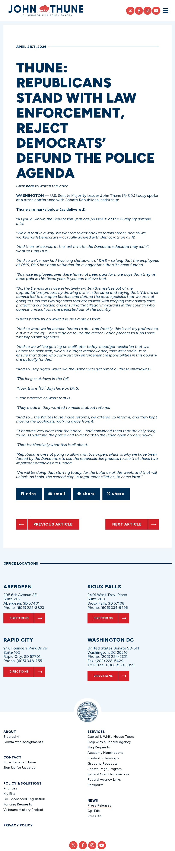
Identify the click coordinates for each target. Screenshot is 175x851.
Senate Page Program (105, 769)
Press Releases (99, 805)
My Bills (9, 794)
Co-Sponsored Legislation (24, 799)
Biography (11, 737)
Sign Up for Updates (19, 768)
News (93, 800)
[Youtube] (156, 11)
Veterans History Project (23, 810)
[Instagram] (147, 11)
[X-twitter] (130, 11)
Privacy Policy (18, 825)
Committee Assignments (23, 742)
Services (96, 732)
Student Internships (103, 758)
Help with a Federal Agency (109, 742)
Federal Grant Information (108, 774)
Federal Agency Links (104, 779)
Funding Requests (17, 804)
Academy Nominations (106, 753)
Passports (96, 785)
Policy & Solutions (22, 783)
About (9, 732)
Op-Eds (94, 811)
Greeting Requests (103, 763)
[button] (29, 494)
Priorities (10, 788)
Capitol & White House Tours (111, 737)
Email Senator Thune (19, 762)
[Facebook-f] (139, 11)
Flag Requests (99, 747)
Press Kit (95, 816)
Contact (12, 757)
